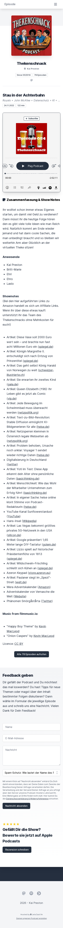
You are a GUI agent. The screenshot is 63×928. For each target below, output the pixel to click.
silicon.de (14, 535)
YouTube (14, 516)
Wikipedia (29, 521)
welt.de (21, 582)
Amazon (44, 587)
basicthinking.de (27, 478)
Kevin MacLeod (43, 636)
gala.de (12, 384)
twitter (12, 464)
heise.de (42, 426)
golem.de (49, 544)
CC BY (18, 643)
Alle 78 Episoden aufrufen (31, 654)
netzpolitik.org (28, 412)
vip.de (12, 398)
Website (20, 596)
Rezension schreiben (17, 849)
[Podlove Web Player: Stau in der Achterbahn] (31, 152)
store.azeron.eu (39, 573)
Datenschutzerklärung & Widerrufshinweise (27, 799)
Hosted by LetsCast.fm (32, 914)
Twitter (47, 601)
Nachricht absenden (16, 805)
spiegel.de (45, 346)
